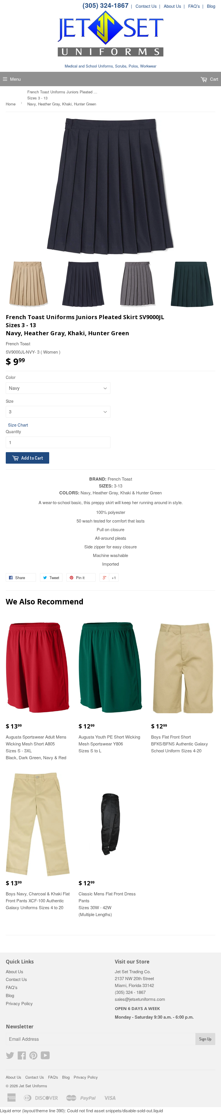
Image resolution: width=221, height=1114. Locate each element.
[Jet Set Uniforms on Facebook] (22, 1057)
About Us (14, 971)
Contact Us (16, 979)
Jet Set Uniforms (33, 1085)
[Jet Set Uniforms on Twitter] (10, 1057)
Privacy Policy (19, 1003)
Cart (213, 79)
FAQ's (12, 987)
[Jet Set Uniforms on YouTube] (45, 1057)
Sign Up (205, 1038)
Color (11, 377)
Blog (10, 995)
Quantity (13, 431)
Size (10, 401)
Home (11, 104)
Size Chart (18, 425)
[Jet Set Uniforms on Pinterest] (33, 1057)
